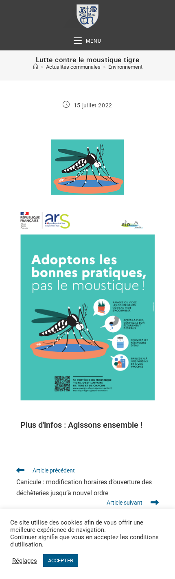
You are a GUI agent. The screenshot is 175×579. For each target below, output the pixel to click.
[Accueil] (35, 67)
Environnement (125, 67)
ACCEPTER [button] (60, 560)
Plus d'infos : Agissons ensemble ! (81, 425)
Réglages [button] (24, 560)
